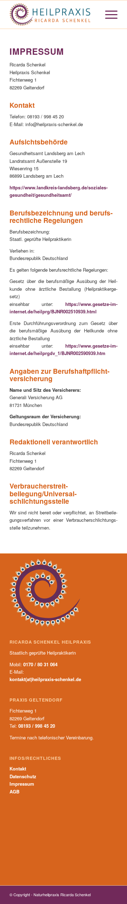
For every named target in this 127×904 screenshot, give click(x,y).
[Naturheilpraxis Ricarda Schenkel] (53, 14)
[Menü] (107, 14)
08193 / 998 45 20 (36, 725)
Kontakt (18, 768)
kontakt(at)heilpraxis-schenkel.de (45, 679)
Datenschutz (23, 776)
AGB (14, 791)
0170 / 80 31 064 (40, 664)
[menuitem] (107, 14)
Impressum (22, 783)
